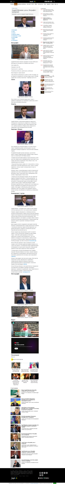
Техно (45, 4)
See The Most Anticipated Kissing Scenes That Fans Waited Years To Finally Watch (15, 382)
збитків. (25, 264)
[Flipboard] (50, 1)
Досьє (16, 4)
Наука (52, 4)
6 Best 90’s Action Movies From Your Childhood (25, 381)
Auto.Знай (29, 4)
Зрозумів (55, 483)
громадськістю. (26, 271)
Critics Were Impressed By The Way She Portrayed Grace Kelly (49, 85)
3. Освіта (13, 32)
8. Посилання (14, 40)
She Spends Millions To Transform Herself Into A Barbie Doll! (16, 370)
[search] (54, 1)
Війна (36, 4)
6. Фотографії (14, 37)
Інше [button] (56, 4)
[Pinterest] (51, 1)
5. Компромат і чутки (16, 35)
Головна (12, 4)
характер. (13, 256)
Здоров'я (48, 4)
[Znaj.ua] (32, 1)
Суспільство (40, 4)
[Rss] (48, 1)
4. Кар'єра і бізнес (15, 34)
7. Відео (13, 38)
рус (14, 1)
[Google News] (47, 473)
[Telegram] (45, 1)
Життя (32, 4)
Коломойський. (32, 240)
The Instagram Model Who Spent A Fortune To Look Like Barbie (34, 370)
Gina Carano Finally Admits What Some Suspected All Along (34, 381)
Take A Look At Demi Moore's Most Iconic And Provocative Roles (25, 370)
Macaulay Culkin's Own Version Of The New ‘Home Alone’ (49, 88)
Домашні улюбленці (22, 4)
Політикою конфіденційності (34, 483)
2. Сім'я (13, 31)
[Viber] (46, 1)
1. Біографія (14, 29)
